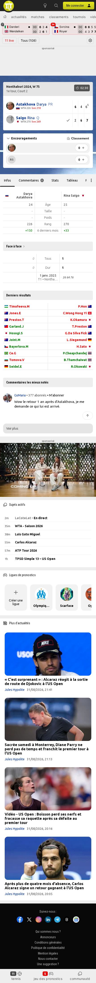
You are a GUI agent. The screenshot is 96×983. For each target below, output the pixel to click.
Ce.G (12, 353)
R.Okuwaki (79, 366)
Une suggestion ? (48, 964)
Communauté (80, 979)
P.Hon (82, 306)
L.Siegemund (77, 340)
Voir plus (12, 428)
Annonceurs (48, 937)
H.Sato (82, 346)
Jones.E (15, 313)
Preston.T (16, 320)
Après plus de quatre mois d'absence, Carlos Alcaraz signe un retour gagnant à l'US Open (44, 885)
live (9, 40)
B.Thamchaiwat (75, 360)
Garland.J (16, 326)
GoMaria (20, 395)
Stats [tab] (55, 180)
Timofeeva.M (19, 306)
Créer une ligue (16, 602)
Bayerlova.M (18, 346)
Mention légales (48, 953)
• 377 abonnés (36, 395)
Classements (59, 17)
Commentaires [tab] (31, 180)
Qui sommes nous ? (48, 932)
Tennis (16, 979)
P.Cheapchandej (75, 353)
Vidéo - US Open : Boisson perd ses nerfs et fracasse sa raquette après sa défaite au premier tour (43, 818)
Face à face (14, 246)
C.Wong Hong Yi (75, 313)
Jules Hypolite (15, 689)
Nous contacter (48, 959)
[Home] (4, 16)
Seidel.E (15, 366)
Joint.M (14, 340)
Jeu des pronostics (48, 979)
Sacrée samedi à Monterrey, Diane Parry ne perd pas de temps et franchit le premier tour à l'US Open (47, 748)
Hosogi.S (16, 333)
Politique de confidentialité (48, 948)
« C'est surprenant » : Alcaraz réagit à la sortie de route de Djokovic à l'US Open (46, 681)
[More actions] (91, 180)
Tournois (79, 17)
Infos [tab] (7, 180)
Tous (28, 40)
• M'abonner (55, 395)
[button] (56, 5)
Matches (37, 17)
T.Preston (79, 326)
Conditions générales (48, 942)
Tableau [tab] (72, 180)
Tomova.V (16, 360)
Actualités (18, 17)
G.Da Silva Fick (76, 333)
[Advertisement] (48, 61)
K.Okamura (78, 320)
